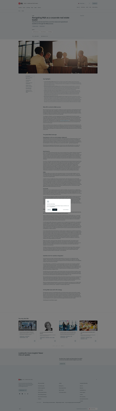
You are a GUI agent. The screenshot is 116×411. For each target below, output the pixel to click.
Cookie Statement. (52, 206)
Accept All (54, 209)
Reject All (49, 209)
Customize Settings (66, 209)
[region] (58, 205)
